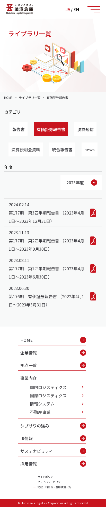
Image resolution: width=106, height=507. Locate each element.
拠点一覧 (28, 365)
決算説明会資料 (25, 149)
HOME (26, 340)
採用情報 (28, 464)
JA (68, 9)
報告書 (18, 129)
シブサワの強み (34, 426)
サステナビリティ (36, 451)
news (89, 149)
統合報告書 (62, 149)
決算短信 (85, 129)
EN (76, 9)
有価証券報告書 (51, 129)
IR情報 (26, 438)
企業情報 (28, 353)
